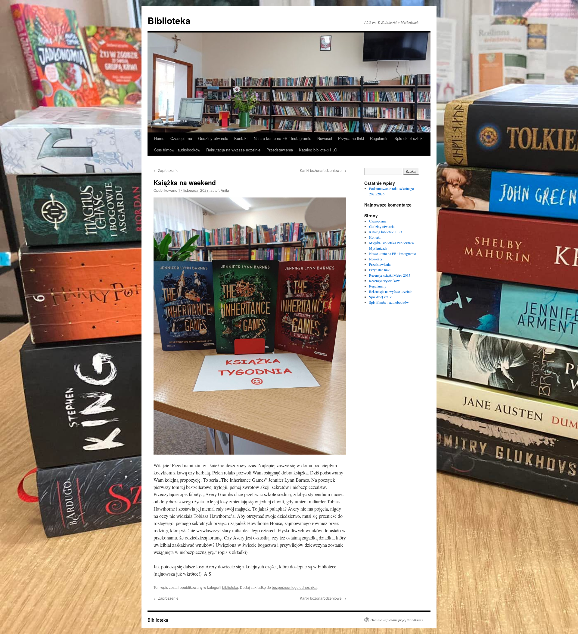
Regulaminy (377, 286)
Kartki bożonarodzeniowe (323, 170)
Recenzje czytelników (384, 280)
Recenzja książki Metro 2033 (389, 275)
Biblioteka (169, 20)
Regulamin (379, 138)
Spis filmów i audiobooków (177, 150)
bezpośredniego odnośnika (294, 587)
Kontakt (241, 138)
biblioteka (230, 587)
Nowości (324, 138)
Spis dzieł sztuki (409, 138)
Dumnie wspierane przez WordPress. (397, 619)
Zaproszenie (166, 170)
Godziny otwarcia (213, 138)
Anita (225, 190)
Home (159, 138)
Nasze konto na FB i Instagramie (282, 138)
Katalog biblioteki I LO (318, 150)
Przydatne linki (351, 138)
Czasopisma (181, 138)
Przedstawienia (279, 150)
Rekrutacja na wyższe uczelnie (233, 150)
